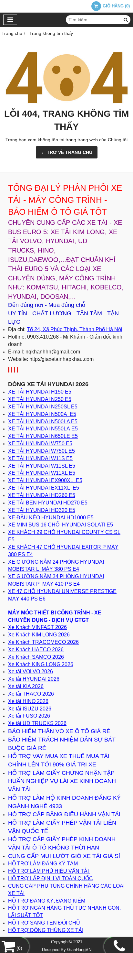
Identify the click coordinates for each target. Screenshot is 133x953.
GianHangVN (79, 950)
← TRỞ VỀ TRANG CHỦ (66, 152)
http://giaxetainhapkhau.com (61, 359)
